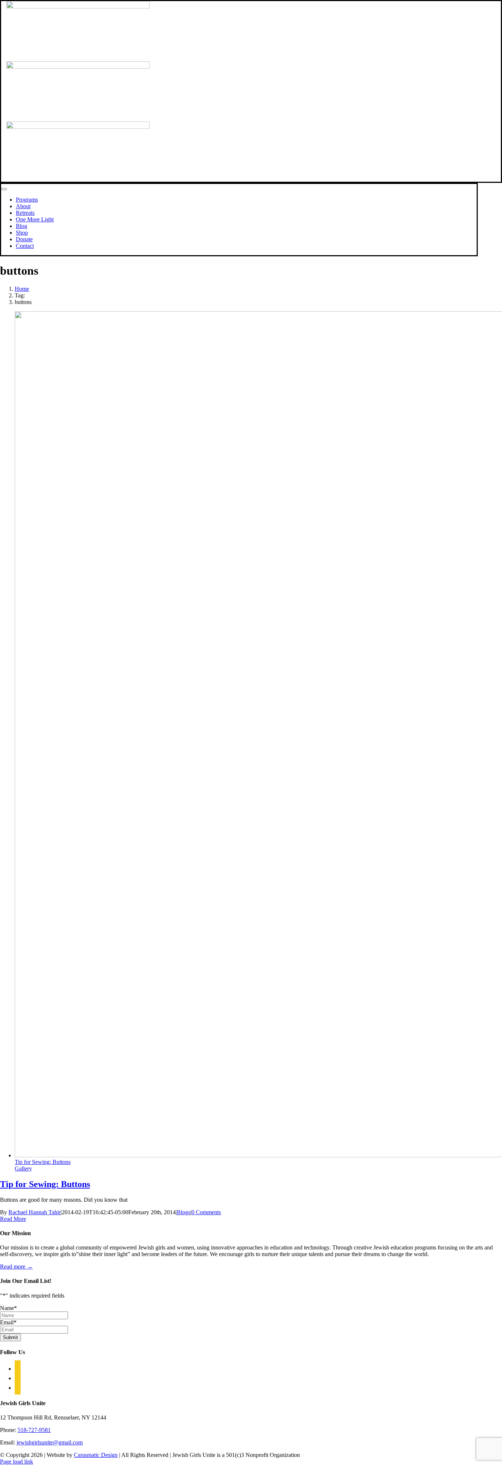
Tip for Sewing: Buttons (43, 1162)
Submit (10, 1337)
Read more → (16, 1266)
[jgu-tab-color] (78, 67)
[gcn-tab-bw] (78, 6)
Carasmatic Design (96, 1455)
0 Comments (206, 1212)
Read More (13, 1219)
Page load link (16, 1461)
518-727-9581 (34, 1430)
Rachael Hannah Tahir (34, 1212)
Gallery (23, 1168)
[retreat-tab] (78, 127)
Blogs (183, 1212)
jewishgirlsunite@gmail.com (50, 1442)
